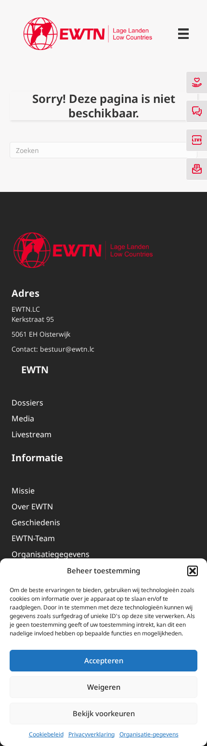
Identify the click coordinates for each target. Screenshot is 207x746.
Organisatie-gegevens (149, 734)
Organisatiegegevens (51, 554)
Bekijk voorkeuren (104, 713)
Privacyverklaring (91, 734)
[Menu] (183, 34)
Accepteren (103, 660)
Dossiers (27, 402)
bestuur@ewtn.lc (67, 349)
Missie (23, 490)
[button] (192, 571)
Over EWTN (32, 506)
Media (23, 418)
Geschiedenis (36, 522)
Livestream (32, 434)
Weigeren (103, 687)
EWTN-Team (33, 538)
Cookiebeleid (46, 734)
